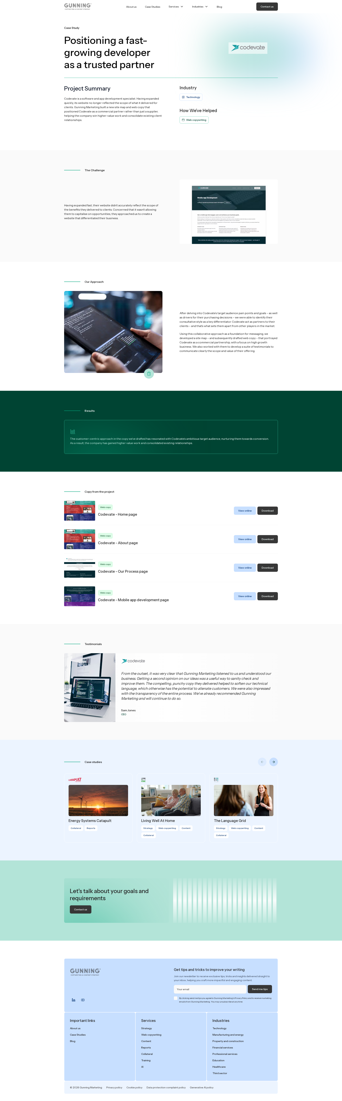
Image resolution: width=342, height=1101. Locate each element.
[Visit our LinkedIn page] (73, 1000)
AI (142, 1066)
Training (146, 1060)
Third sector (220, 1073)
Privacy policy (114, 1087)
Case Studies (152, 6)
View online (245, 510)
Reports (146, 1047)
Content (146, 1041)
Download (268, 510)
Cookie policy (134, 1087)
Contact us (267, 6)
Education (218, 1060)
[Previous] (262, 762)
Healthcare (219, 1066)
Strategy (146, 1028)
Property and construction (228, 1041)
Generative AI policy (201, 1087)
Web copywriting (151, 1034)
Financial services (223, 1047)
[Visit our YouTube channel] (82, 1000)
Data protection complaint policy (166, 1087)
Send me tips (260, 989)
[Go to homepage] (78, 6)
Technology (219, 1028)
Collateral (147, 1054)
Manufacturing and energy (228, 1034)
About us (131, 6)
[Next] (273, 762)
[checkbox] (175, 998)
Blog (219, 6)
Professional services (225, 1054)
